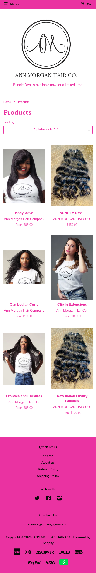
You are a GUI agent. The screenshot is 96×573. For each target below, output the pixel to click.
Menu (14, 4)
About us (48, 462)
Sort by (8, 122)
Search (48, 456)
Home (7, 102)
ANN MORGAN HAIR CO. (52, 537)
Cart (89, 4)
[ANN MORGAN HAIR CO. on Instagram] (59, 499)
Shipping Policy (48, 476)
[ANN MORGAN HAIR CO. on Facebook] (48, 499)
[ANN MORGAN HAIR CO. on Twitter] (37, 499)
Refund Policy (48, 469)
